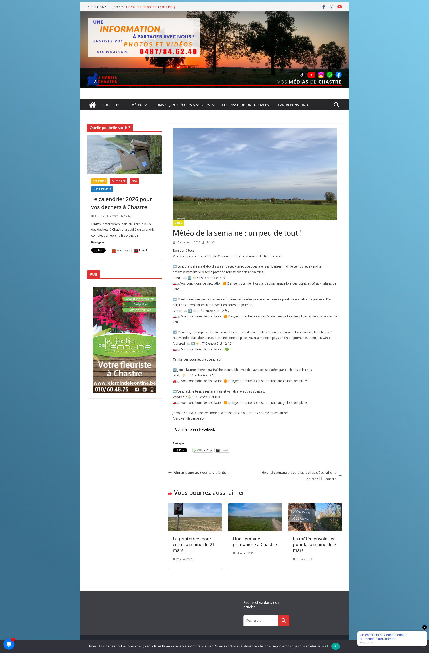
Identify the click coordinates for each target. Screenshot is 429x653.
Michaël (210, 242)
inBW (134, 181)
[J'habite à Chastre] (92, 104)
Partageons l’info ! (294, 105)
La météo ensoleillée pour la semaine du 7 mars (314, 544)
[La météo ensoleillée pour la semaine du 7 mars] (315, 506)
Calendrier (118, 181)
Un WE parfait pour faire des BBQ (150, 7)
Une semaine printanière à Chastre (255, 541)
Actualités (110, 105)
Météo (137, 105)
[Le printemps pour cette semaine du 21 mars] (195, 506)
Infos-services (102, 189)
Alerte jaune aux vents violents (200, 472)
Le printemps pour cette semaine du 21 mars (194, 544)
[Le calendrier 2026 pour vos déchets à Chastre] (124, 154)
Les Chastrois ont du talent (246, 105)
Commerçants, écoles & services (182, 105)
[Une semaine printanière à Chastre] (255, 506)
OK (336, 646)
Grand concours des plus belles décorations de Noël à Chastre (299, 476)
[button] (122, 105)
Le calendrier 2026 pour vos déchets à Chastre (121, 203)
